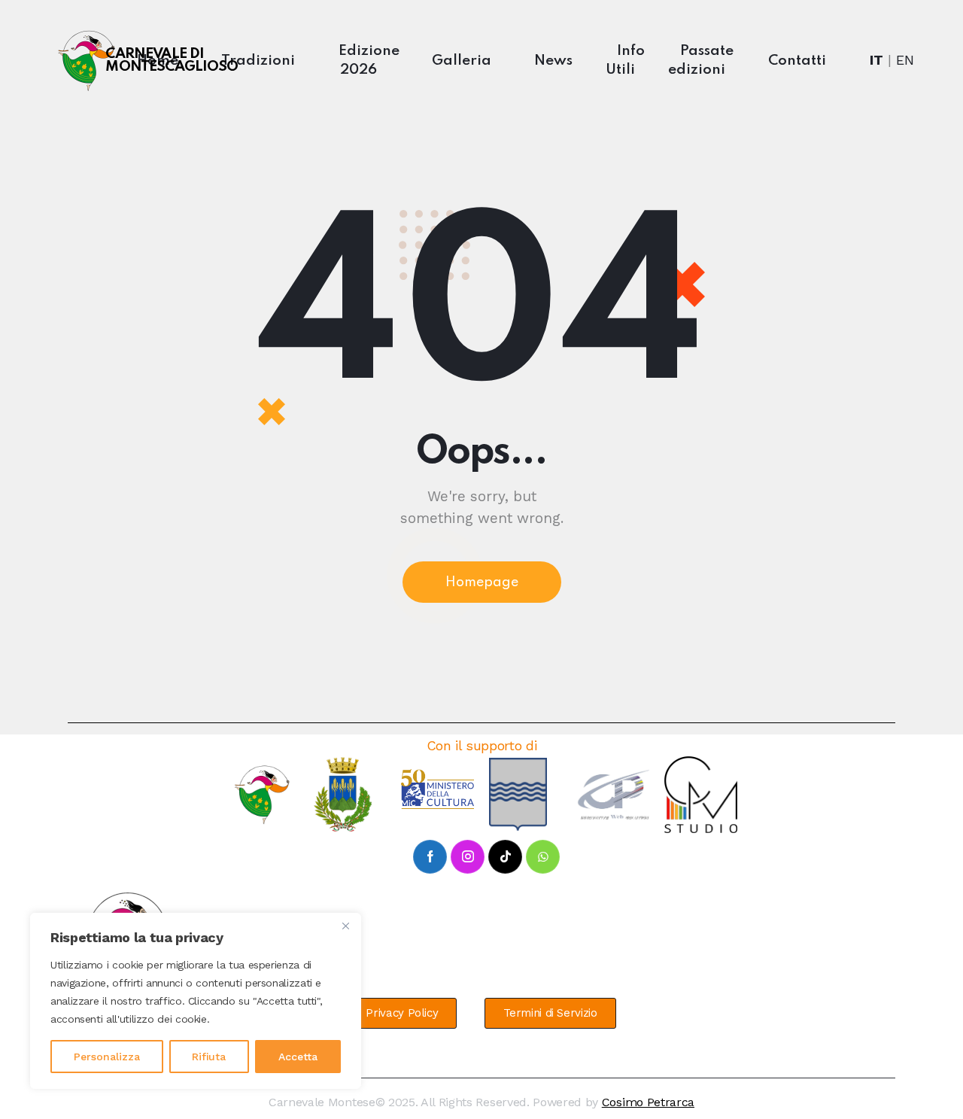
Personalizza (107, 1057)
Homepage (481, 582)
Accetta (297, 1057)
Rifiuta (209, 1057)
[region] (195, 1001)
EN (905, 60)
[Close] (345, 926)
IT (876, 60)
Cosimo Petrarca (648, 1102)
